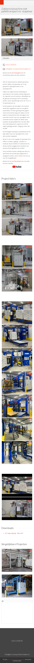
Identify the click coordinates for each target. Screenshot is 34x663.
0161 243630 (11, 65)
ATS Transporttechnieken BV (16, 659)
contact (20, 156)
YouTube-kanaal (16, 161)
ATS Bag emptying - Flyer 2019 (14, 533)
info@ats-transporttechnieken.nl (18, 69)
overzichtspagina (16, 73)
